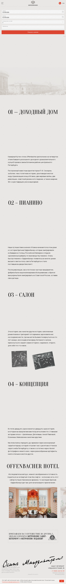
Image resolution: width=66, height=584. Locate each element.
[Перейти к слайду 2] (31, 515)
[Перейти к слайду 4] (34, 515)
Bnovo (65, 36)
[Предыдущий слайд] (3, 502)
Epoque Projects (13, 566)
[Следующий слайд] (62, 502)
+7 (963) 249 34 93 (58, 571)
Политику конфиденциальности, (11, 582)
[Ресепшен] (60, 3)
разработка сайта (33, 574)
